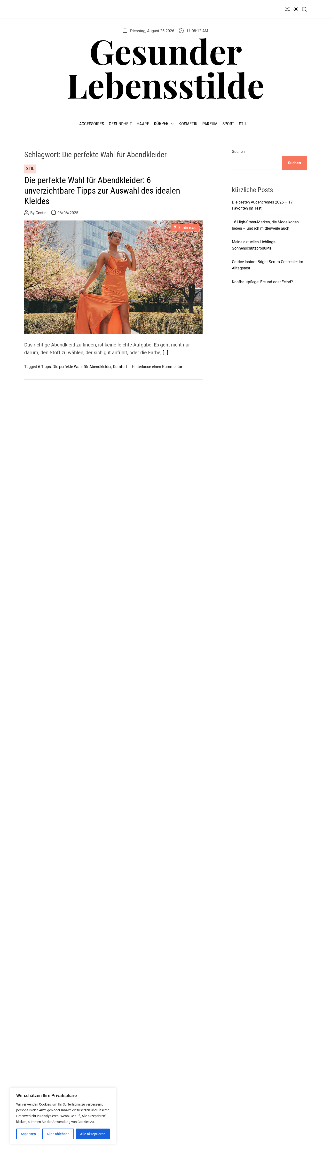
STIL (243, 123)
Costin (41, 213)
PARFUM (210, 123)
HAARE (143, 123)
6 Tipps (44, 366)
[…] (165, 352)
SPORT (228, 123)
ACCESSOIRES (91, 123)
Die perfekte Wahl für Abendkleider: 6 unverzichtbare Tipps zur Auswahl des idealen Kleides (102, 190)
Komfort (120, 366)
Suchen (238, 151)
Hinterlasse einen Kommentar (157, 366)
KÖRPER (161, 123)
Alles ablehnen (58, 1134)
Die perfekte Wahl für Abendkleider (82, 366)
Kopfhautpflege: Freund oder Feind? (262, 281)
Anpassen (28, 1134)
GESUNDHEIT (120, 123)
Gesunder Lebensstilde (165, 68)
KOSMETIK (188, 123)
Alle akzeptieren (92, 1134)
